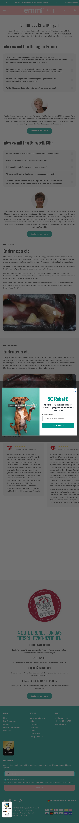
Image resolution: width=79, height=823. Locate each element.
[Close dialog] (74, 390)
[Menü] (10, 803)
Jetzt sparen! (58, 425)
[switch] (7, 815)
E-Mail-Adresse (47, 414)
